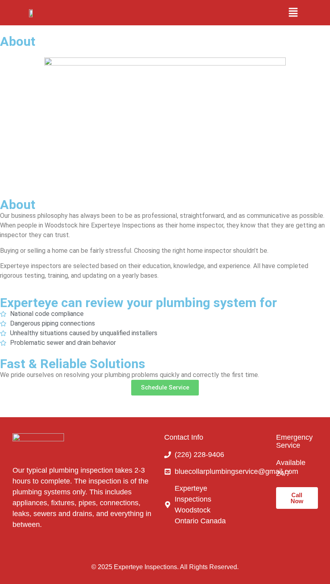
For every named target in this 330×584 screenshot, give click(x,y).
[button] (293, 12)
